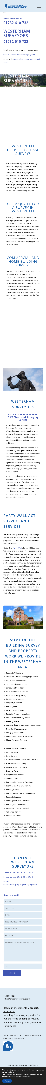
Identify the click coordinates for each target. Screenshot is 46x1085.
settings (27, 1076)
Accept (7, 1081)
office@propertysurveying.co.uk (16, 999)
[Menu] (38, 6)
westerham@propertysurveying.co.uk (19, 54)
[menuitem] (38, 6)
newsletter (9, 1011)
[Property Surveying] (16, 6)
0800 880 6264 (11, 18)
